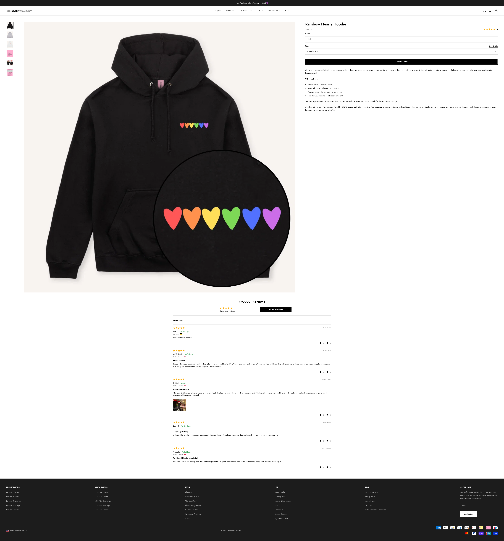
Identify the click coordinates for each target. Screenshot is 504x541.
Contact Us (279, 509)
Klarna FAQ (369, 505)
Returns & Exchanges (282, 501)
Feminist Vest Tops (13, 505)
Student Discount (281, 514)
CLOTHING (230, 10)
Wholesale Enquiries (193, 514)
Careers (188, 518)
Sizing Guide (280, 492)
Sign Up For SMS (281, 518)
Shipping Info (280, 496)
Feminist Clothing (12, 492)
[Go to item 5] (10, 63)
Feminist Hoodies (12, 509)
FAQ (276, 505)
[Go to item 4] (10, 53)
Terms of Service (371, 492)
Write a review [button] (276, 309)
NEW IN (218, 10)
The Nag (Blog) (191, 501)
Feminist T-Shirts (12, 496)
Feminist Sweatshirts (13, 501)
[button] (490, 29)
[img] (179, 328)
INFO (287, 10)
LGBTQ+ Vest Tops (102, 505)
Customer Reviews (192, 496)
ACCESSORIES (247, 10)
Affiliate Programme (193, 505)
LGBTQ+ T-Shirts (101, 496)
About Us (188, 492)
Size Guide (493, 46)
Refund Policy (370, 501)
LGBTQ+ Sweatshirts (103, 501)
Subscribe (468, 514)
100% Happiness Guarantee (375, 509)
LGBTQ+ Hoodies (102, 509)
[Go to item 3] (10, 44)
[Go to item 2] (10, 35)
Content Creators (191, 509)
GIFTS (260, 10)
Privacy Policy (370, 496)
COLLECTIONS (274, 10)
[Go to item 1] (10, 25)
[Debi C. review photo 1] (179, 405)
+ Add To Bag (401, 61)
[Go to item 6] (10, 72)
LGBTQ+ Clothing (102, 492)
